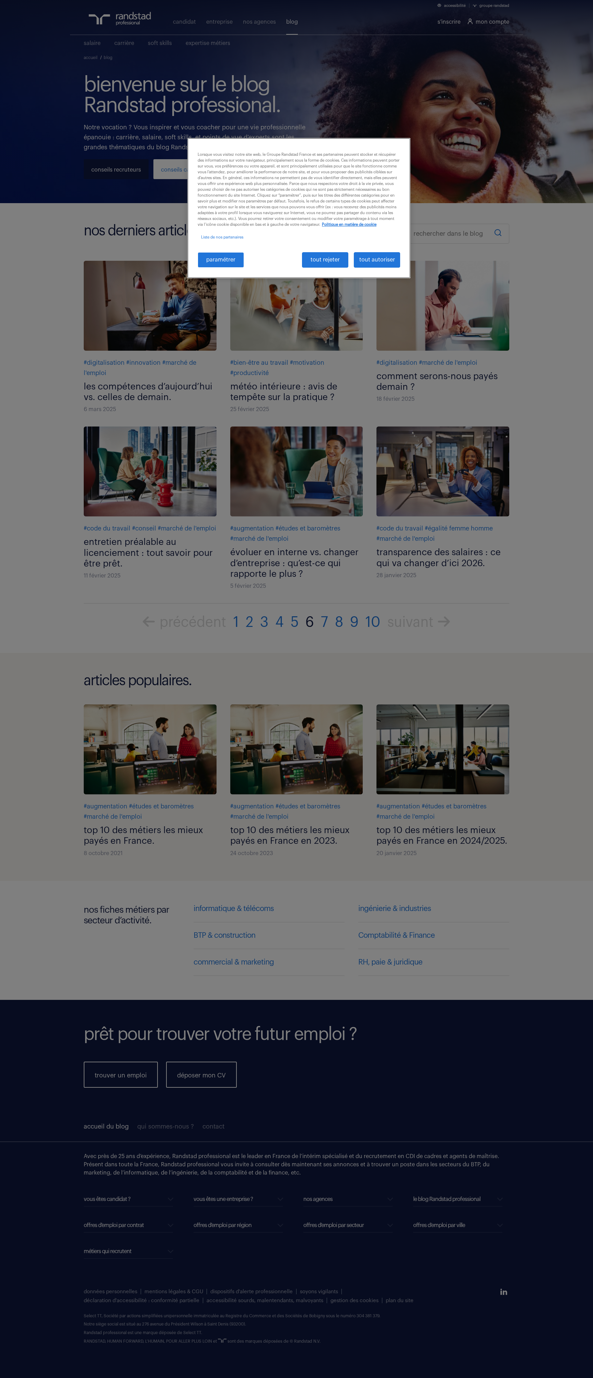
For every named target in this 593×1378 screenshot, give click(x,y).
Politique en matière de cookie (349, 224)
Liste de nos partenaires (222, 237)
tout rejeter (325, 259)
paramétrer (220, 259)
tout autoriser (377, 259)
